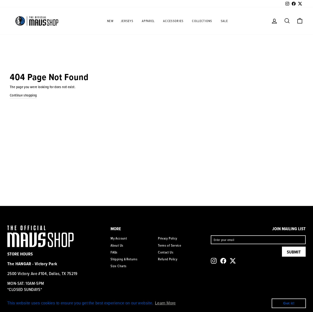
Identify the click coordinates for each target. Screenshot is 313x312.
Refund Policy (167, 259)
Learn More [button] (165, 303)
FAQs (114, 252)
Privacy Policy (167, 238)
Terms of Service (169, 245)
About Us (117, 245)
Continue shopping (23, 95)
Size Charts (118, 266)
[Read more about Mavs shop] (37, 21)
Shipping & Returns (124, 259)
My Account (119, 238)
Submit (294, 252)
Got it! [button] (288, 303)
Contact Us (165, 252)
